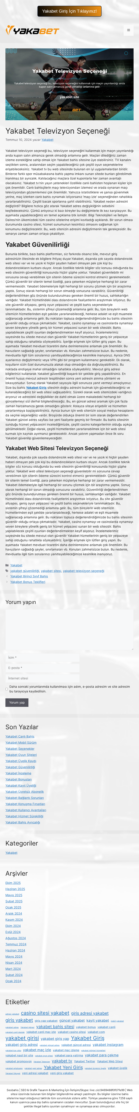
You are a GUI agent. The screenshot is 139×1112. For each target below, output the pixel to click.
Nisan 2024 (13, 962)
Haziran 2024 (15, 950)
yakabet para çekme (102, 1055)
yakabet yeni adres (33, 1068)
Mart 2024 (13, 969)
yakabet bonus (86, 1027)
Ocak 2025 (13, 907)
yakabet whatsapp (14, 1068)
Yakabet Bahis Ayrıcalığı (22, 822)
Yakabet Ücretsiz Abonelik (24, 792)
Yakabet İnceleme (18, 773)
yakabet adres (12, 1027)
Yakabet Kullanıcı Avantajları (25, 810)
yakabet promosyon (18, 1061)
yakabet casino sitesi (72, 1032)
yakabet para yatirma (69, 1055)
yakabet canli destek (15, 1032)
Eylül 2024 (13, 932)
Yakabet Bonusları (18, 779)
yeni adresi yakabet (35, 1073)
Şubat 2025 (13, 901)
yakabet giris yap (55, 1039)
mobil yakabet (117, 1021)
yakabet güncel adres (50, 1045)
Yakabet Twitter (84, 1061)
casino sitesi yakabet (45, 1013)
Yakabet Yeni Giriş (63, 1067)
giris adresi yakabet (90, 1013)
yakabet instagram (108, 1044)
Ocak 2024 (13, 981)
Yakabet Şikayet (12, 1073)
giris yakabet (19, 1020)
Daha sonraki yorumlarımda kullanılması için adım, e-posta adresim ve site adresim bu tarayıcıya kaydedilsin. (69, 689)
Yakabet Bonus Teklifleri (27, 582)
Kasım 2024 (14, 920)
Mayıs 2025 (13, 895)
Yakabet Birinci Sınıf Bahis (29, 576)
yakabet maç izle (37, 1050)
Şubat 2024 (14, 975)
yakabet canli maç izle (41, 1032)
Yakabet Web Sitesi (110, 1061)
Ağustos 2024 (15, 938)
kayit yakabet (98, 1020)
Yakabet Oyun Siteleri (21, 755)
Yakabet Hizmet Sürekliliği (24, 816)
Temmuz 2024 (15, 944)
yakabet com (96, 1032)
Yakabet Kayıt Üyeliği (20, 785)
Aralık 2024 (13, 913)
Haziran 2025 (15, 889)
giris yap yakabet (46, 1020)
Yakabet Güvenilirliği (20, 767)
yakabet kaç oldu (13, 1050)
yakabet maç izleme (66, 1050)
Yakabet (16, 565)
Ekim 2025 (13, 883)
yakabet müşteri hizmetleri (93, 1050)
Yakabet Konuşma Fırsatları (25, 804)
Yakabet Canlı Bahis (19, 736)
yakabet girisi (22, 1038)
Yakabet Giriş (87, 1038)
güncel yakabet (72, 1020)
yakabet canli (106, 1027)
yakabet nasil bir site (19, 1055)
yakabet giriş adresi (21, 1044)
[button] (69, 11)
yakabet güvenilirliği (24, 571)
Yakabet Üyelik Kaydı (20, 761)
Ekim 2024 (13, 926)
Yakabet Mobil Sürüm (21, 742)
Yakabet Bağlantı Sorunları (24, 798)
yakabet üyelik (117, 1068)
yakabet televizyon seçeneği (83, 571)
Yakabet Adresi (27, 1027)
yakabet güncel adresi (76, 1045)
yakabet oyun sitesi (44, 1056)
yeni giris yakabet (62, 1073)
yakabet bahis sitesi (55, 1026)
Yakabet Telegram (41, 1062)
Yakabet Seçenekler (19, 749)
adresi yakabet (12, 1014)
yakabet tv (62, 1060)
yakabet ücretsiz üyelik (95, 1068)
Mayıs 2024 (13, 956)
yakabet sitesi (51, 571)
